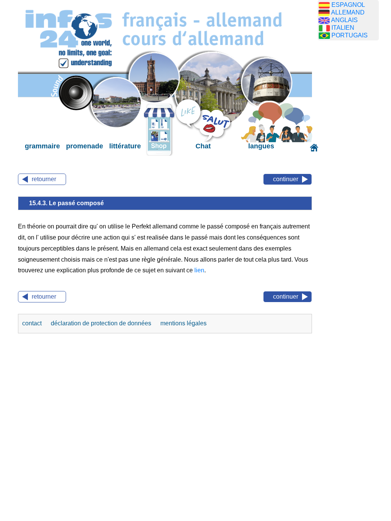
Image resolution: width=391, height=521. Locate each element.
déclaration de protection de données (102, 323)
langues (261, 146)
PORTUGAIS (349, 35)
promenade (84, 146)
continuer (285, 179)
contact (32, 323)
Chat (203, 146)
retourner (44, 179)
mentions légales (183, 323)
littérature (125, 146)
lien (199, 270)
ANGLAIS (344, 20)
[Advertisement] (354, 165)
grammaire (42, 146)
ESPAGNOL (348, 5)
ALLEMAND (348, 12)
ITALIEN (342, 27)
